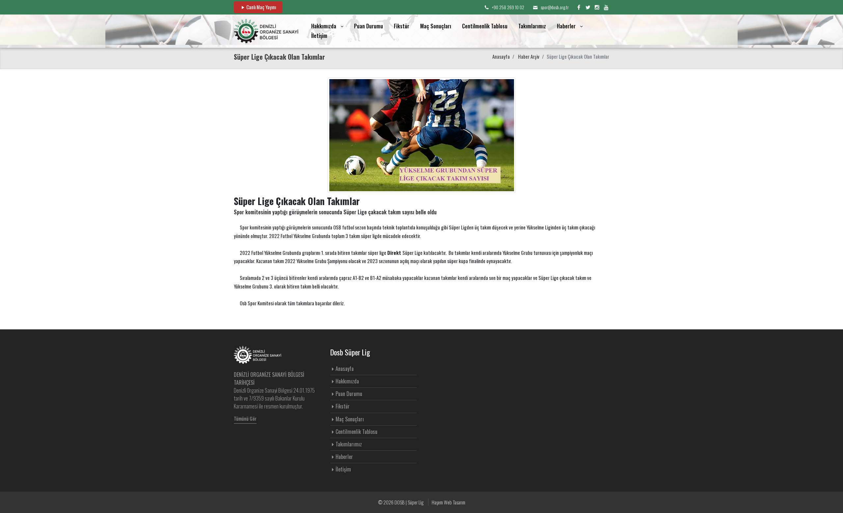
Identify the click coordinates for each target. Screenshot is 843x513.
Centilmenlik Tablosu (484, 26)
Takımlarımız (532, 26)
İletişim (319, 36)
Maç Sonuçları (435, 26)
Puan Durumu (368, 26)
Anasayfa (501, 56)
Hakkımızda (347, 381)
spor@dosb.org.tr (555, 7)
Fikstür (401, 26)
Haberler (344, 457)
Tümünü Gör (245, 418)
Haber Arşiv (528, 56)
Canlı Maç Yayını (260, 7)
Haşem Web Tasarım (448, 502)
